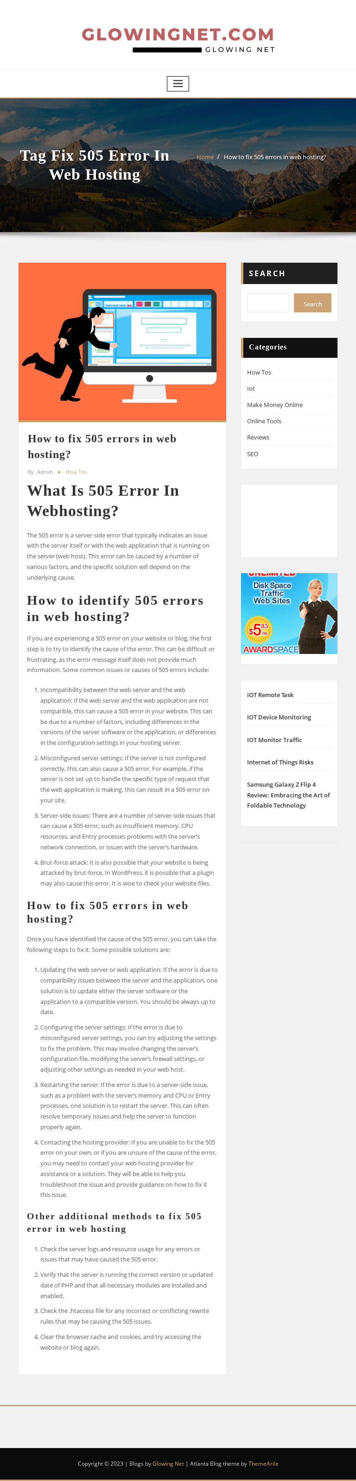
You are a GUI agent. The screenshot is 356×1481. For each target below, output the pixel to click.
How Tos (76, 471)
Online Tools (264, 421)
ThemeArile (263, 1464)
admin (40, 471)
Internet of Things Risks (280, 762)
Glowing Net (168, 1464)
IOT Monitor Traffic (274, 740)
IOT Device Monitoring (279, 717)
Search (267, 273)
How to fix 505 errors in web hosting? (275, 157)
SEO (252, 454)
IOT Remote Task (270, 695)
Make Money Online (275, 405)
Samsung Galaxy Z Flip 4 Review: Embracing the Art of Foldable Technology (288, 795)
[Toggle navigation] (178, 83)
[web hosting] (289, 613)
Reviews (258, 437)
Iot (251, 388)
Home (205, 157)
